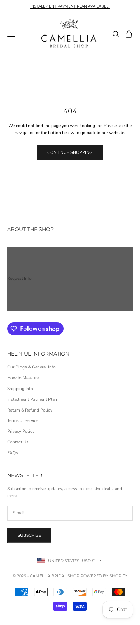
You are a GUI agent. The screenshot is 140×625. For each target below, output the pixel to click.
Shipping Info (20, 388)
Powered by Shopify (103, 575)
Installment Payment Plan (32, 399)
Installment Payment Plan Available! (70, 6)
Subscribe (29, 535)
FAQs (12, 453)
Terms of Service (22, 420)
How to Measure (23, 378)
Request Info (19, 278)
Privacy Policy (20, 431)
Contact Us (18, 442)
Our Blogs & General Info (31, 367)
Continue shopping (70, 152)
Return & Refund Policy (29, 410)
